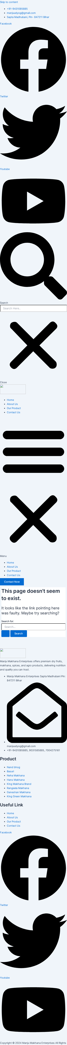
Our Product (14, 408)
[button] (33, 487)
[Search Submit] (5, 633)
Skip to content (9, 2)
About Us (12, 404)
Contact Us (13, 412)
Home (10, 399)
